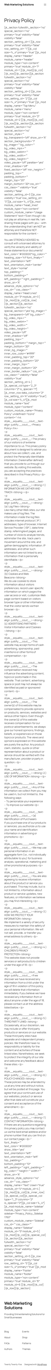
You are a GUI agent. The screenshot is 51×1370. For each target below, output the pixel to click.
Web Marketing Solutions (19, 4)
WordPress (42, 1364)
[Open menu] (45, 4)
